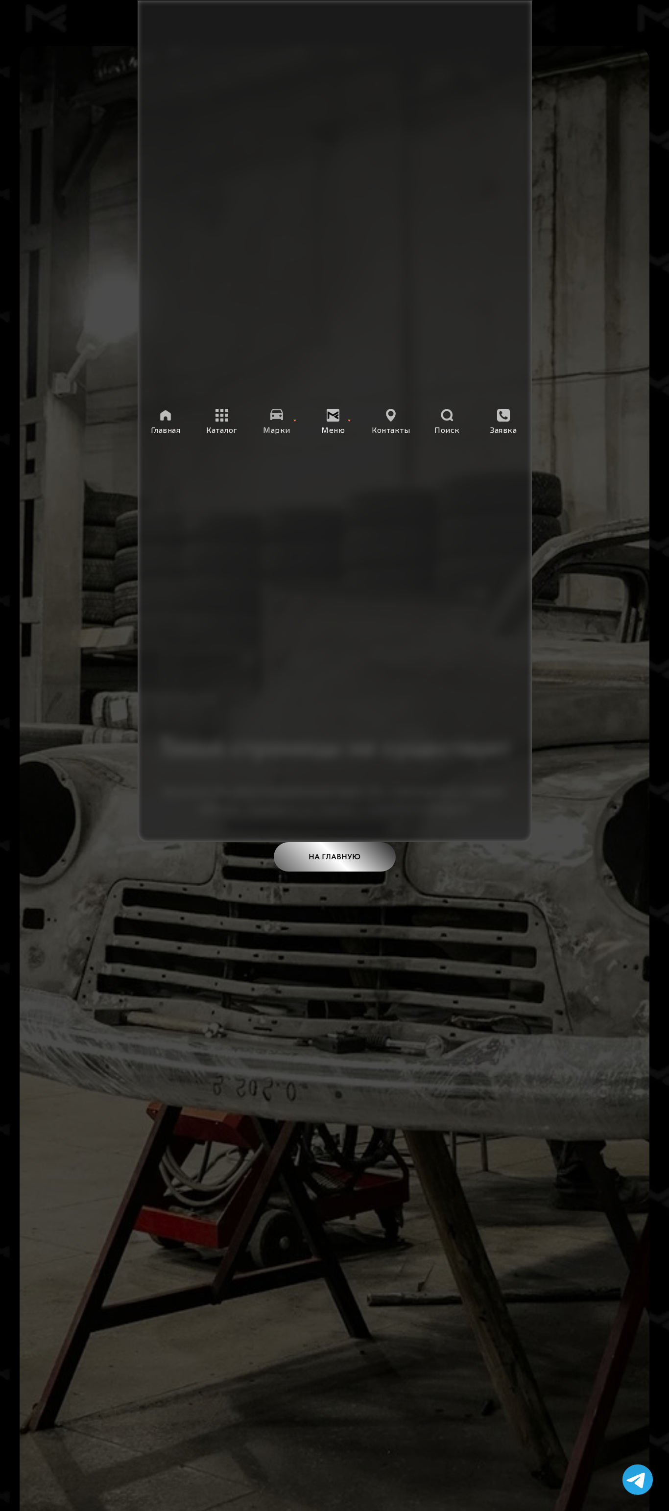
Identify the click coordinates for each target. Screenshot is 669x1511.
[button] (503, 421)
